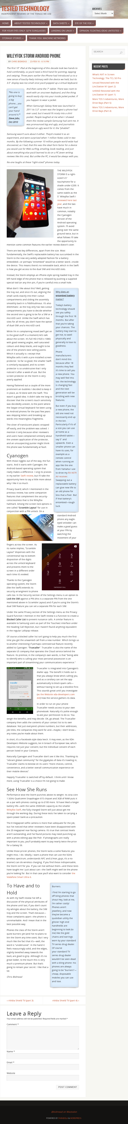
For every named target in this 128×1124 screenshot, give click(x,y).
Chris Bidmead (19, 61)
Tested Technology (24, 8)
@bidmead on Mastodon (64, 1111)
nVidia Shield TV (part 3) (20, 1000)
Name (11, 1051)
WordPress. (76, 1118)
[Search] (121, 52)
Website (11, 1073)
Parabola (63, 1118)
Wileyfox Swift (14, 809)
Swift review (27, 475)
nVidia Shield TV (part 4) (65, 1000)
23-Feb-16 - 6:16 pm (39, 61)
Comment (13, 1024)
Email (10, 1062)
